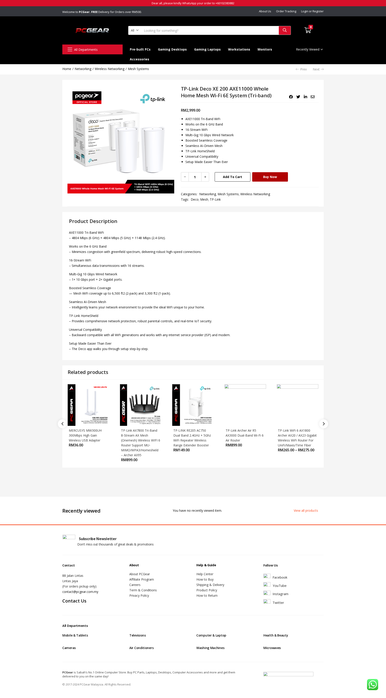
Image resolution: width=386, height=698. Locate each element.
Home (66, 69)
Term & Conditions (143, 590)
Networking (83, 69)
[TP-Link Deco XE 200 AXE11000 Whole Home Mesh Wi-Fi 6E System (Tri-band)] (291, 97)
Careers (135, 585)
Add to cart (232, 177)
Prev (303, 69)
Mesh (204, 199)
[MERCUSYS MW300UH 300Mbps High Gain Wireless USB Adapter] (88, 405)
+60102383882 (225, 3)
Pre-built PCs (140, 49)
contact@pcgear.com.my (80, 592)
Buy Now (270, 177)
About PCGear (139, 574)
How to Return (207, 595)
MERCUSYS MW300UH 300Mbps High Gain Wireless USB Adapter (85, 435)
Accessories (139, 59)
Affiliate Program (141, 579)
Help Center (204, 574)
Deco (195, 199)
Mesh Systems (138, 69)
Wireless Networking (109, 69)
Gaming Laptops (207, 49)
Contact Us (74, 601)
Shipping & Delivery (210, 585)
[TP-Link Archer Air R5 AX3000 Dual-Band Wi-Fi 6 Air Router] (245, 405)
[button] (134, 30)
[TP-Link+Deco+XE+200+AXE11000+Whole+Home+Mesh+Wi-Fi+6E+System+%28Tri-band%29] (298, 97)
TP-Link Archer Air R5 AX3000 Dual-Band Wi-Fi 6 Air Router (245, 435)
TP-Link (215, 199)
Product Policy (206, 590)
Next (316, 69)
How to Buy (205, 579)
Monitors (265, 49)
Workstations (239, 49)
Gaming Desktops (172, 49)
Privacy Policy (139, 595)
